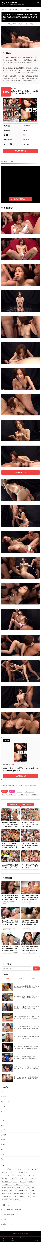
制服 (28, 1187)
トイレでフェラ (19, 1175)
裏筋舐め (22, 1196)
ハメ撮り (4, 1178)
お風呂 (24, 901)
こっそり (29, 901)
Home (2, 9)
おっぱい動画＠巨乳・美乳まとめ (11, 1209)
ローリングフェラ (7, 1184)
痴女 (2, 1154)
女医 (2, 1125)
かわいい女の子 (5, 1101)
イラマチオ (25, 927)
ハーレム (4, 952)
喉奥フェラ (13, 1190)
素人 (2, 1159)
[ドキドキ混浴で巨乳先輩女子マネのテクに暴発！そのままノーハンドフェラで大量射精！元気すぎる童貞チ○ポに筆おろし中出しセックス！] (30, 887)
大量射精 (21, 1190)
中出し (24, 954)
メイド (3, 1115)
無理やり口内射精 (18, 1193)
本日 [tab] (7, 978)
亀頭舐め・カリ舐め (7, 929)
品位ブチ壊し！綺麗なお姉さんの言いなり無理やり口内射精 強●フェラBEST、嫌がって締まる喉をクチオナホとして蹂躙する (30, 924)
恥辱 (3, 1193)
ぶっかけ (4, 1172)
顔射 (11, 1199)
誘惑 (34, 1196)
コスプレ (21, 1172)
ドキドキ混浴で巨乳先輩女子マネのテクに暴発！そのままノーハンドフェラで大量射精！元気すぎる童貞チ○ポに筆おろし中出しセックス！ (30, 899)
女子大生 (3, 1130)
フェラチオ (23, 1181)
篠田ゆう (26, 135)
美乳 (34, 1193)
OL (2, 1092)
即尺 (33, 1187)
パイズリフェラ (6, 927)
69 (3, 1169)
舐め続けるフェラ (7, 1196)
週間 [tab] (20, 978)
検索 (36, 968)
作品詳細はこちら (20, 151)
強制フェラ (34, 1190)
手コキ (9, 1193)
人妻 (2, 1120)
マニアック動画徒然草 (7, 1214)
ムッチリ (31, 1181)
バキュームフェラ (29, 791)
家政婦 (3, 1144)
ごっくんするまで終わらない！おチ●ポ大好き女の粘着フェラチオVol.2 (30, 866)
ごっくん (19, 791)
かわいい (19, 1169)
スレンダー (29, 1172)
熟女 (2, 1149)
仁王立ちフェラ (12, 794)
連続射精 (34, 794)
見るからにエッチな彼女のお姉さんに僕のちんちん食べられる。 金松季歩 (30, 824)
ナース (3, 1111)
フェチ (10, 952)
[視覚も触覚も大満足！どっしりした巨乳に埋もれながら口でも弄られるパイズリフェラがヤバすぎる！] (10, 913)
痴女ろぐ (3, 1219)
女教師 (3, 1139)
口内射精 (21, 794)
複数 (29, 1196)
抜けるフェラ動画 (9, 2)
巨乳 (27, 794)
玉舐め (28, 1193)
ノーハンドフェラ (26, 903)
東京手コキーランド (7, 1224)
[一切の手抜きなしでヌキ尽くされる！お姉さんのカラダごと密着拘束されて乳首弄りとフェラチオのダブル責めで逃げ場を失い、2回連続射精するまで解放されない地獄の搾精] (10, 938)
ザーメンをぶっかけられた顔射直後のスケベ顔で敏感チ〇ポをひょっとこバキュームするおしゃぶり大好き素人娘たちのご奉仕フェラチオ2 (10, 867)
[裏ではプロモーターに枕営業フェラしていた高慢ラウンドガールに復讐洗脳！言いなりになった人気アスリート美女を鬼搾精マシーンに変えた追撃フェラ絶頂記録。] (10, 887)
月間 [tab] (33, 978)
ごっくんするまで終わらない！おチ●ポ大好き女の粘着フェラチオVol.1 (30, 845)
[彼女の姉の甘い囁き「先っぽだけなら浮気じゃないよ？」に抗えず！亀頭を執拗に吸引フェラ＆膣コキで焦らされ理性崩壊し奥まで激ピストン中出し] (30, 938)
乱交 (3, 794)
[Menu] (38, 3)
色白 (16, 1196)
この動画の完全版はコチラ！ (20, 199)
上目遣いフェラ (19, 1184)
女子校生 (3, 1135)
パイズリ (32, 1178)
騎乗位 (17, 1199)
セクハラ (31, 927)
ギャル (3, 1106)
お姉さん (9, 9)
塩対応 (4, 903)
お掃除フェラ (5, 901)
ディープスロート (26, 929)
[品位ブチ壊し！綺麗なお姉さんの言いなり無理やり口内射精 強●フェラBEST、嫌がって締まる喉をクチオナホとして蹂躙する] (30, 913)
